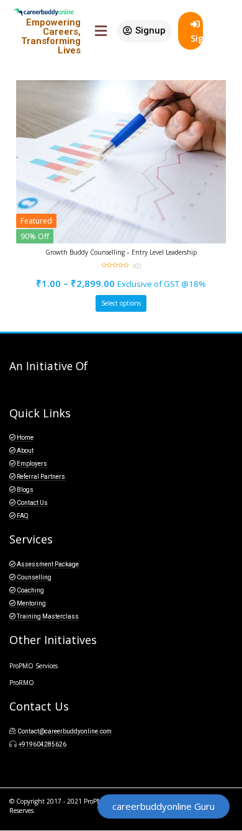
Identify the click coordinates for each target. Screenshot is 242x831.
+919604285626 (42, 744)
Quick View (127, 253)
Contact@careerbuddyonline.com (64, 731)
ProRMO (21, 682)
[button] (144, 31)
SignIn (196, 38)
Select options (121, 303)
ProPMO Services (33, 665)
